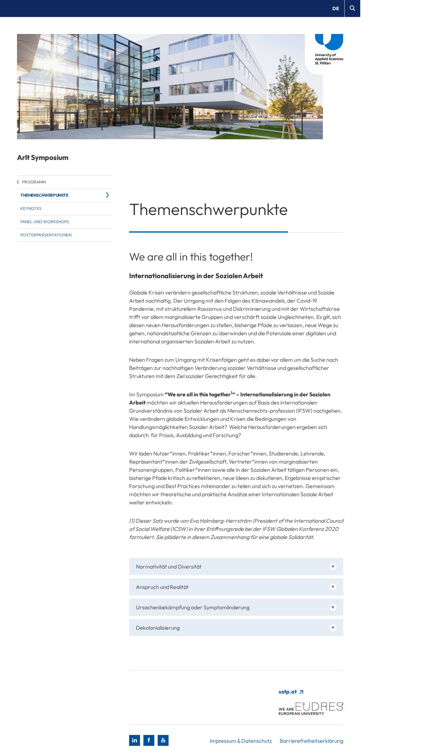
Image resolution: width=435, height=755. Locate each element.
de (335, 8)
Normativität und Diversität (169, 566)
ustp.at (288, 691)
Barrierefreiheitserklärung (311, 740)
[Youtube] (163, 740)
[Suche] (352, 8)
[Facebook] (148, 740)
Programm (34, 181)
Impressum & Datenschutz (241, 740)
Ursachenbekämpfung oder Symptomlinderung (192, 607)
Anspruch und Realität (162, 586)
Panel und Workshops (44, 221)
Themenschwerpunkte (44, 195)
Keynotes (30, 208)
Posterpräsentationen (45, 234)
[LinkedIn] (134, 740)
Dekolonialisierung (158, 627)
